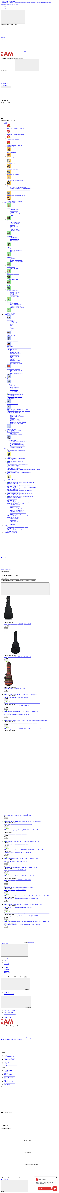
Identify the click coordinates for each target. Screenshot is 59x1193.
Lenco (11, 324)
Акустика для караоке (15, 443)
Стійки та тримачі (14, 227)
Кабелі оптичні (14, 390)
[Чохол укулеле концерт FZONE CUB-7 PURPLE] (31, 711)
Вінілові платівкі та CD (10, 146)
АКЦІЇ (5, 123)
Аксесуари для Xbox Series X (17, 510)
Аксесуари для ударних (16, 250)
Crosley (12, 328)
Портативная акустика (16, 370)
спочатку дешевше (24, 580)
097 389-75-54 (4, 84)
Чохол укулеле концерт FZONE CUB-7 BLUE (16, 697)
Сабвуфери (13, 357)
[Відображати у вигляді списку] (37, 588)
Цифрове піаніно (14, 240)
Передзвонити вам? (5, 86)
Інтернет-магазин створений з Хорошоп (11, 1039)
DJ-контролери (14, 268)
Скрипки (12, 258)
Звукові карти (13, 293)
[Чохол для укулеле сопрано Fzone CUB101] (31, 887)
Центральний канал (15, 360)
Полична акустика (15, 352)
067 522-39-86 (4, 85)
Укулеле (12, 215)
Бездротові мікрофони (15, 306)
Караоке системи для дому (17, 444)
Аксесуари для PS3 (15, 507)
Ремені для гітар (14, 229)
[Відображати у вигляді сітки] (13, 588)
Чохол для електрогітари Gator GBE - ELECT (15, 861)
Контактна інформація (35, 2)
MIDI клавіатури (14, 239)
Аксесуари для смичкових (17, 261)
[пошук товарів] (27, 65)
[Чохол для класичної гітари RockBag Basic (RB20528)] (31, 904)
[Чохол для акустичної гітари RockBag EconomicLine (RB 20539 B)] (31, 913)
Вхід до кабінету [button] (8, 1070)
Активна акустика (14, 355)
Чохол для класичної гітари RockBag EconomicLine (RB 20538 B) (21, 898)
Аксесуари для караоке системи (18, 441)
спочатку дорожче (14, 580)
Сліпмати (12, 418)
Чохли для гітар (14, 226)
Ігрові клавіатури (14, 518)
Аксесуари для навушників (17, 413)
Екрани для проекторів (16, 434)
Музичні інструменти (9, 202)
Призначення (27, 1007)
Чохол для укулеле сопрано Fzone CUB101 (15, 890)
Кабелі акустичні (14, 387)
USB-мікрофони (14, 303)
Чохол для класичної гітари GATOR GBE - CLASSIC (17, 852)
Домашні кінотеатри (15, 356)
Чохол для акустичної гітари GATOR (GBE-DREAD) (17, 624)
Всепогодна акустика (15, 353)
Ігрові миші (13, 520)
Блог (42, 2)
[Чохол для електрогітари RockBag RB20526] (31, 830)
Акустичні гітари (14, 209)
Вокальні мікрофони (15, 304)
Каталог (3, 2)
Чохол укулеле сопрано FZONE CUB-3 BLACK (16, 705)
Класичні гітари (14, 211)
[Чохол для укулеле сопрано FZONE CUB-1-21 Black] (31, 729)
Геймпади (12, 524)
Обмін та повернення (24, 2)
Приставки (6, 481)
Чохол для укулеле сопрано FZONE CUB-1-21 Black (17, 815)
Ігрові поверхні (14, 522)
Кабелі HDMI (13, 388)
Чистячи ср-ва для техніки (17, 416)
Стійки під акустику (15, 415)
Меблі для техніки (14, 419)
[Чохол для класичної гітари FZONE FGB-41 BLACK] (31, 642)
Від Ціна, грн (4, 976)
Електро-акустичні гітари (16, 213)
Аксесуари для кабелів (16, 392)
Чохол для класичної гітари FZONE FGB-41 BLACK (17, 657)
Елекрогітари (13, 212)
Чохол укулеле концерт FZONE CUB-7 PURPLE (16, 714)
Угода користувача (8, 1081)
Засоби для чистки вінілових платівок (20, 190)
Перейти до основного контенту (9, 1)
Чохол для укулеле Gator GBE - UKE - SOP (15, 870)
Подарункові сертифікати (10, 532)
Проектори (13, 433)
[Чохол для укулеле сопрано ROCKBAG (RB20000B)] (31, 875)
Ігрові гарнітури (14, 521)
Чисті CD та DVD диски (16, 423)
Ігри (5, 448)
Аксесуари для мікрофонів (17, 307)
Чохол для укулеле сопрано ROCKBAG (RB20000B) (17, 880)
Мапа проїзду (4, 1179)
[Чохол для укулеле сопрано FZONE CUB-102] (31, 674)
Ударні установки (14, 248)
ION (11, 327)
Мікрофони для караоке (16, 447)
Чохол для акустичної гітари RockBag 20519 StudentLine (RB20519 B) (22, 924)
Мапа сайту (7, 1084)
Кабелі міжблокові (14, 385)
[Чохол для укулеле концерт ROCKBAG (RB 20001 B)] (31, 821)
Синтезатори (13, 237)
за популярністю (5, 580)
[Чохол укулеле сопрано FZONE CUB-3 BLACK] (31, 703)
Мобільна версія (28, 1038)
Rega (11, 325)
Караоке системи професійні (17, 446)
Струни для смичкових (16, 260)
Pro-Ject (12, 321)
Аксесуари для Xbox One (16, 508)
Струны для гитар (14, 223)
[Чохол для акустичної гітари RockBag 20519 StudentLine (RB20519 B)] (31, 921)
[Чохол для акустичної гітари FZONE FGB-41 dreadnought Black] (31, 720)
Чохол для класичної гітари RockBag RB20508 (16, 844)
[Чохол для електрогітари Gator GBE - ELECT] (31, 858)
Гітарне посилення (15, 222)
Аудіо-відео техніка (9, 314)
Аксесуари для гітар (15, 230)
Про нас (7, 2)
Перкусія (12, 251)
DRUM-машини (14, 295)
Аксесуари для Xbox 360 (16, 511)
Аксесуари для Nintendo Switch (18, 513)
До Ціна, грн (16, 976)
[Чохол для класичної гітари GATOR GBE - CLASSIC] (31, 850)
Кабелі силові (13, 391)
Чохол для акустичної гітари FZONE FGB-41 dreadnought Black (20, 723)
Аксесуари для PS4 (15, 504)
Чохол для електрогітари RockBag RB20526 (15, 834)
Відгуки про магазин (12, 4)
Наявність (26, 989)
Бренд (26, 955)
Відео (5, 525)
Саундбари (13, 359)
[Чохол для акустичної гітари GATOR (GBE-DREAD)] (31, 608)
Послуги (46, 2)
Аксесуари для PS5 (15, 506)
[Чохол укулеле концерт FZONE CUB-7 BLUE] (31, 694)
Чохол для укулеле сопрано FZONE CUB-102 (15, 688)
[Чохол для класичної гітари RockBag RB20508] (31, 841)
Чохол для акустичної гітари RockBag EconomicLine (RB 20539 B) (21, 915)
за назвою (33, 580)
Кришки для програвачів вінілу (18, 422)
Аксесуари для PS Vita (16, 514)
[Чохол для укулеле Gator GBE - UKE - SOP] (31, 867)
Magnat (12, 330)
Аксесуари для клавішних (16, 241)
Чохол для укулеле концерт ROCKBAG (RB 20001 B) (18, 824)
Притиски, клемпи (15, 420)
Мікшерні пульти (14, 296)
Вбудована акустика (15, 362)
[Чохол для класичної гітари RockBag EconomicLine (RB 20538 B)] (31, 896)
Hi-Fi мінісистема (14, 371)
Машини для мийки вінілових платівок (20, 188)
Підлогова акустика (15, 350)
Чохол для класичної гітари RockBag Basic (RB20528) (18, 907)
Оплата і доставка (13, 2)
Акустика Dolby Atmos (16, 363)
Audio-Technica (14, 323)
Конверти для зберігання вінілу (18, 187)
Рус (5, 8)
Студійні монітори (15, 292)
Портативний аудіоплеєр (16, 373)
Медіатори (12, 225)
